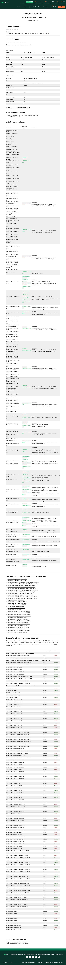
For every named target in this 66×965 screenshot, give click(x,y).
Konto (47, 1)
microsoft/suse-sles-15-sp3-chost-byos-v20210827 (19, 622)
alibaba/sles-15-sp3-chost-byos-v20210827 (17, 580)
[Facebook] (30, 957)
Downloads (61, 6)
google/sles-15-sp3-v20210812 (15, 609)
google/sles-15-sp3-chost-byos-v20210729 (17, 601)
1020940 (18, 107)
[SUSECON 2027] (29, 2)
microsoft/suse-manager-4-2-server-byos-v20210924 (19, 616)
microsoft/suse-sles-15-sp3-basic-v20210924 (18, 617)
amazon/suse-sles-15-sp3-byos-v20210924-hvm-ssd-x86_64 (21, 587)
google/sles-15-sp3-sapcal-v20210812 (16, 608)
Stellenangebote (14, 954)
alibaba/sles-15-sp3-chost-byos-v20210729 (17, 579)
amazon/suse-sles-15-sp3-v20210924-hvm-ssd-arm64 (20, 593)
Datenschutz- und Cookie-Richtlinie (51, 962)
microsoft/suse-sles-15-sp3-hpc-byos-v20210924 (19, 624)
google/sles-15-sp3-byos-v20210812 (16, 600)
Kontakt (54, 6)
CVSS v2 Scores (9, 50)
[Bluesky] (39, 957)
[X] (33, 957)
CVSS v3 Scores (9, 75)
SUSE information (12, 39)
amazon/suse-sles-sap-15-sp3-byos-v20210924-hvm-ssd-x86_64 (22, 598)
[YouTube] (27, 957)
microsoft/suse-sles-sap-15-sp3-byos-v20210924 (19, 630)
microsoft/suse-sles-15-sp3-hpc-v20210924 (17, 625)
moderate (25, 44)
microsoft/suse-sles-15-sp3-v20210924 (16, 629)
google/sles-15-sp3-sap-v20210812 (16, 606)
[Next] (37, 20)
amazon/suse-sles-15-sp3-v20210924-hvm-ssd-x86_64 (20, 595)
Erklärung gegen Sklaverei (29, 954)
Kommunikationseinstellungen (44, 954)
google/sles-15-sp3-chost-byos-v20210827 (17, 603)
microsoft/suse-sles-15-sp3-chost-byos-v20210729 (19, 620)
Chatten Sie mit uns (59, 954)
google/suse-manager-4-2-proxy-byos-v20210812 (19, 611)
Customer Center (40, 1)
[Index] (33, 20)
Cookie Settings (40, 962)
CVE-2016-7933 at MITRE (12, 29)
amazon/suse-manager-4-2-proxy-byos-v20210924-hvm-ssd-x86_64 (23, 582)
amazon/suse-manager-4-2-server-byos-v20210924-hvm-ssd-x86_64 (23, 583)
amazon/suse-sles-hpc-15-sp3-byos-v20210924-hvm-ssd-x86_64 (22, 596)
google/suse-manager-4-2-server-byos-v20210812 (19, 612)
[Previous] (30, 20)
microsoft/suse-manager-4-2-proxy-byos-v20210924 (19, 614)
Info (36, 954)
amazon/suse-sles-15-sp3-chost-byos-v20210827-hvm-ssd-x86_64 (23, 590)
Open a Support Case (9, 962)
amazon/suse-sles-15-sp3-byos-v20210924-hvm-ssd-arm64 (21, 585)
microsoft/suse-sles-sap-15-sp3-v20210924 (17, 632)
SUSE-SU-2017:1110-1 (13, 115)
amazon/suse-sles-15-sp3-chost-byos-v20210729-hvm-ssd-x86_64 (23, 588)
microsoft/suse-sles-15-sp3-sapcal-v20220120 (18, 627)
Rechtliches (20, 954)
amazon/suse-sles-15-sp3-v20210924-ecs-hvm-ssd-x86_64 (21, 591)
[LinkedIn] (36, 957)
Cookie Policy (60, 962)
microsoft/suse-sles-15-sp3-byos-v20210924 (18, 619)
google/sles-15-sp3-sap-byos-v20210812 (17, 604)
